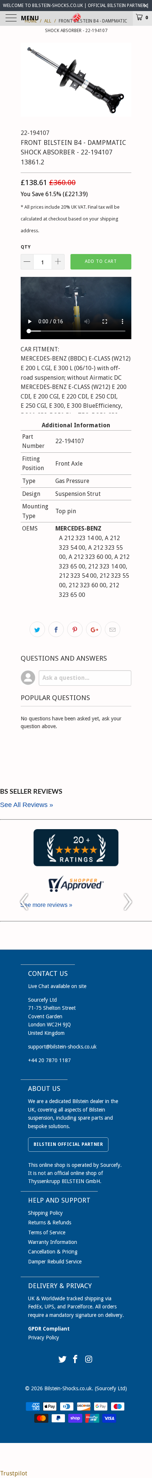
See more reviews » (46, 905)
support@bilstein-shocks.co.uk (62, 1047)
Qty (26, 247)
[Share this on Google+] (93, 629)
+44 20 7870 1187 (49, 1060)
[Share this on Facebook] (56, 629)
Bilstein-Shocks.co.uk (68, 1388)
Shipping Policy (45, 1213)
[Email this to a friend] (112, 629)
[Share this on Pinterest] (75, 629)
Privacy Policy (43, 1337)
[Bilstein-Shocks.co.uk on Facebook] (75, 1360)
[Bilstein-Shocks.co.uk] (76, 18)
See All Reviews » (26, 804)
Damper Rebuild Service (55, 1262)
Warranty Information (52, 1242)
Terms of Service (46, 1232)
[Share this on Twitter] (37, 629)
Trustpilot (13, 1473)
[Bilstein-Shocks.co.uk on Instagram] (88, 1360)
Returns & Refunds (49, 1222)
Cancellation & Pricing (52, 1252)
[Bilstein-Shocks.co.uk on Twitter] (62, 1360)
